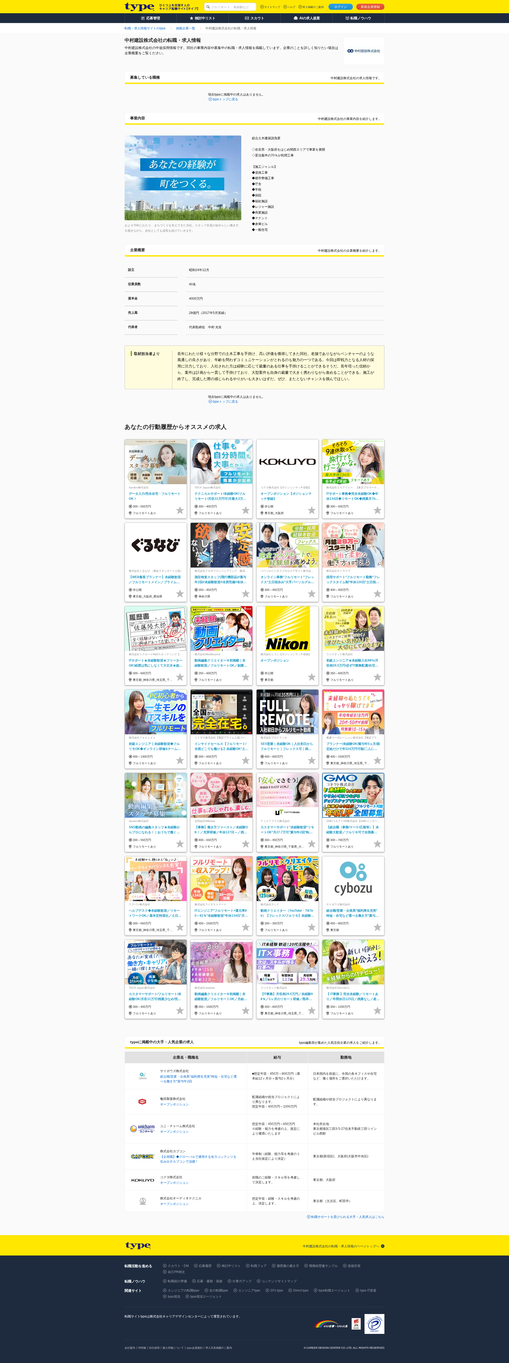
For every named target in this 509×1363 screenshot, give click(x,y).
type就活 (174, 1296)
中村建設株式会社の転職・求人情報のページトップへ (341, 1246)
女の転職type (218, 1290)
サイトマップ (272, 7)
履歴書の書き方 (288, 1266)
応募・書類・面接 (209, 1281)
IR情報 (142, 1347)
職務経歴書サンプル (323, 1266)
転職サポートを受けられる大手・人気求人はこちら (347, 1217)
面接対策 (354, 1266)
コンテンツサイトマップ (279, 1281)
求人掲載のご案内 (313, 7)
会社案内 (130, 1347)
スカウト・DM (178, 1266)
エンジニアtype (249, 1290)
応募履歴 (205, 1266)
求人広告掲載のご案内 (218, 1347)
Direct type (301, 1290)
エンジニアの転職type (183, 1290)
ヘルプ (291, 7)
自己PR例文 (176, 1272)
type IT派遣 (368, 1290)
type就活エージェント (206, 1296)
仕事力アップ (242, 1281)
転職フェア (259, 1266)
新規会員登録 (370, 7)
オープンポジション (174, 1104)
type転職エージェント (334, 1290)
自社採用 (154, 1347)
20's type (276, 1290)
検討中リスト (231, 1266)
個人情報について (173, 1347)
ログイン (340, 7)
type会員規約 (195, 1347)
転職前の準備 (177, 1281)
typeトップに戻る (225, 99)
